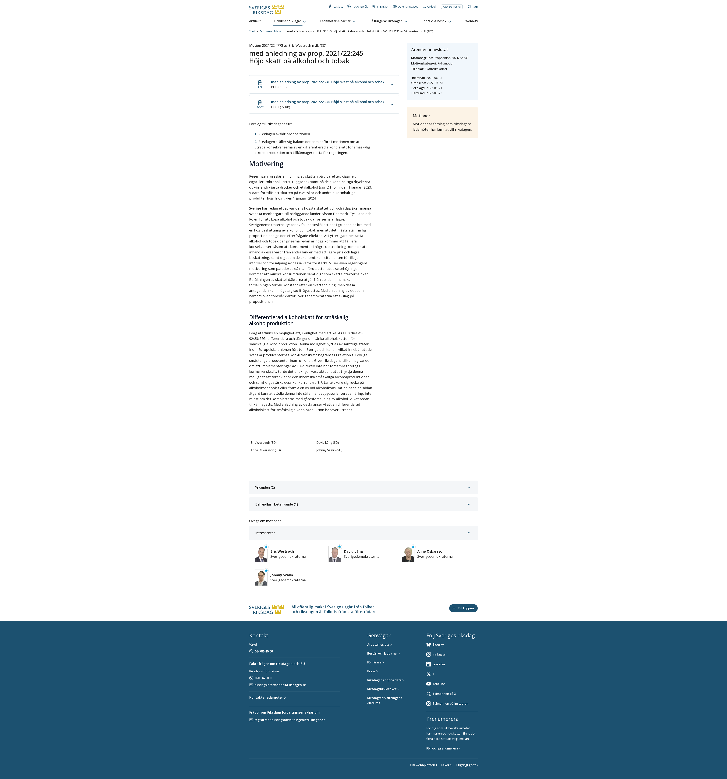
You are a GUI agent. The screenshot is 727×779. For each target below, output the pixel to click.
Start (252, 31)
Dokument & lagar (271, 31)
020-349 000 (263, 678)
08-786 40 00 (264, 651)
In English (382, 6)
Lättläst (338, 6)
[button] (290, 21)
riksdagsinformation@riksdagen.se (280, 685)
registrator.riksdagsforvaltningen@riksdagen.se (289, 720)
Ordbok (431, 6)
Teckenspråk (360, 6)
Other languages (408, 6)
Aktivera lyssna (452, 6)
